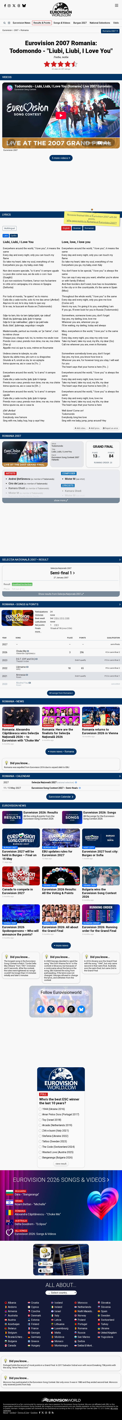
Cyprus (34, 1306)
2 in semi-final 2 (112, 652)
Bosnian (77, 228)
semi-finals (115, 644)
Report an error (111, 428)
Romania (82, 1328)
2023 (56, 625)
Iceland (58, 1302)
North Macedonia (86, 1311)
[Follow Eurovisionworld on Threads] (19, 6)
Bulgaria (12, 1341)
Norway (81, 1315)
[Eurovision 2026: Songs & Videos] (103, 1203)
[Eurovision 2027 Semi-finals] (79, 788)
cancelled (115, 684)
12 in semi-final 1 (112, 676)
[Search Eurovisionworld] (4, 23)
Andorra (12, 1306)
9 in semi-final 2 (112, 668)
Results (42, 23)
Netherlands (84, 1306)
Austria (11, 1319)
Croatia (34, 1302)
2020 (4, 684)
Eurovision (7, 30)
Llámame (21, 668)
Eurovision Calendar (60, 796)
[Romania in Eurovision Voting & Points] (17, 618)
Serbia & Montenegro (86, 1345)
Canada (11, 1345)
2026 (56, 618)
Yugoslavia (106, 1336)
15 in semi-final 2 (112, 660)
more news (61, 945)
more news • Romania (61, 751)
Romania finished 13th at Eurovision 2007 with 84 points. (92, 218)
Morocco (82, 1302)
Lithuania (59, 1324)
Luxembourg (61, 1328)
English (66, 228)
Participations (41, 611)
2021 (4, 676)
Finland (34, 1324)
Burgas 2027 (80, 23)
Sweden (105, 1315)
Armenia (12, 1311)
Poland (81, 1319)
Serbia (81, 1341)
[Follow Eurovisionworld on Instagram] (9, 6)
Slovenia (105, 1306)
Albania (11, 1302)
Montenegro (61, 1345)
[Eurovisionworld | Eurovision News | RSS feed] (53, 1413)
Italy (56, 1315)
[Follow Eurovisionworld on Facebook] (5, 6)
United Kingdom (108, 1332)
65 (82, 668)
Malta (57, 1332)
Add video (80, 428)
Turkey (104, 1324)
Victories (39, 615)
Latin (6, 236)
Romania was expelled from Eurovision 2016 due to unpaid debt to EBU (36, 764)
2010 (62, 618)
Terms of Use (23, 1413)
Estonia (34, 1319)
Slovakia (105, 1302)
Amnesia (21, 676)
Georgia (35, 1332)
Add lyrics (94, 428)
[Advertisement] (61, 187)
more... (38, 631)
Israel (57, 1311)
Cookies (34, 1413)
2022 (4, 668)
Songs (62, 23)
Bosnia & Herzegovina (16, 1336)
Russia (81, 1332)
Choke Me (25, 652)
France (34, 1328)
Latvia (57, 1319)
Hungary (35, 1345)
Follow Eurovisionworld (61, 992)
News (21, 23)
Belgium (12, 1332)
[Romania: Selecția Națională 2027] (76, 782)
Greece (34, 1341)
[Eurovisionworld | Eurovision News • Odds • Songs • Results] (61, 9)
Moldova (59, 1336)
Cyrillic (14, 236)
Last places (40, 621)
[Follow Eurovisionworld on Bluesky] (24, 6)
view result (61, 1163)
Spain (103, 1311)
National (100, 23)
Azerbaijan (13, 1324)
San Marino (83, 1336)
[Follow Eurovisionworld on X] (14, 6)
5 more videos (60, 158)
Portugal (82, 1324)
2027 (4, 644)
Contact (13, 1413)
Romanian (89, 228)
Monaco (58, 1341)
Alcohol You (22, 684)
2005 (67, 618)
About (5, 1413)
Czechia (35, 1311)
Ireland (58, 1306)
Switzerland (107, 1319)
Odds (116, 23)
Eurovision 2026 (59, 1180)
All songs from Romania (60, 693)
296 (82, 652)
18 (69, 668)
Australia (12, 1315)
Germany (35, 1336)
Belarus (11, 1328)
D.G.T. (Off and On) (25, 660)
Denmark (35, 1315)
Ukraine (104, 1328)
